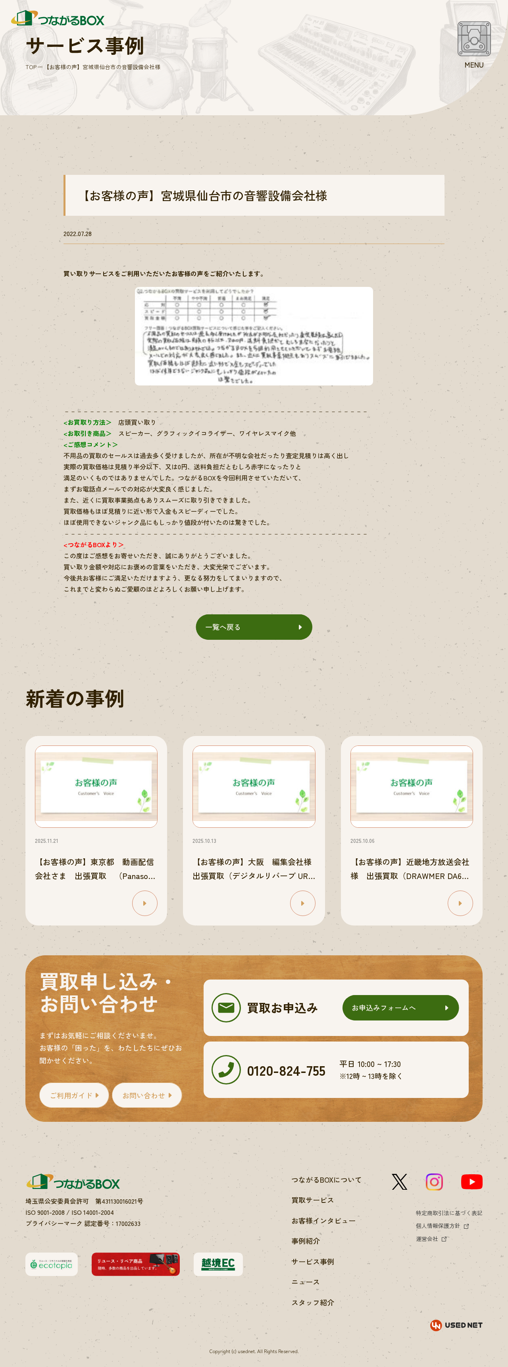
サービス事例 (312, 1261)
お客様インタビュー (323, 1220)
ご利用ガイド (71, 1095)
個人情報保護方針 (438, 1226)
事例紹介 (305, 1240)
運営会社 (427, 1239)
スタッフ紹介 (312, 1302)
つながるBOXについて (326, 1179)
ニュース (305, 1281)
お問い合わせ (143, 1095)
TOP (31, 67)
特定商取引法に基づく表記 (449, 1213)
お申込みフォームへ (384, 1007)
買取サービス (312, 1200)
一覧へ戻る (223, 627)
